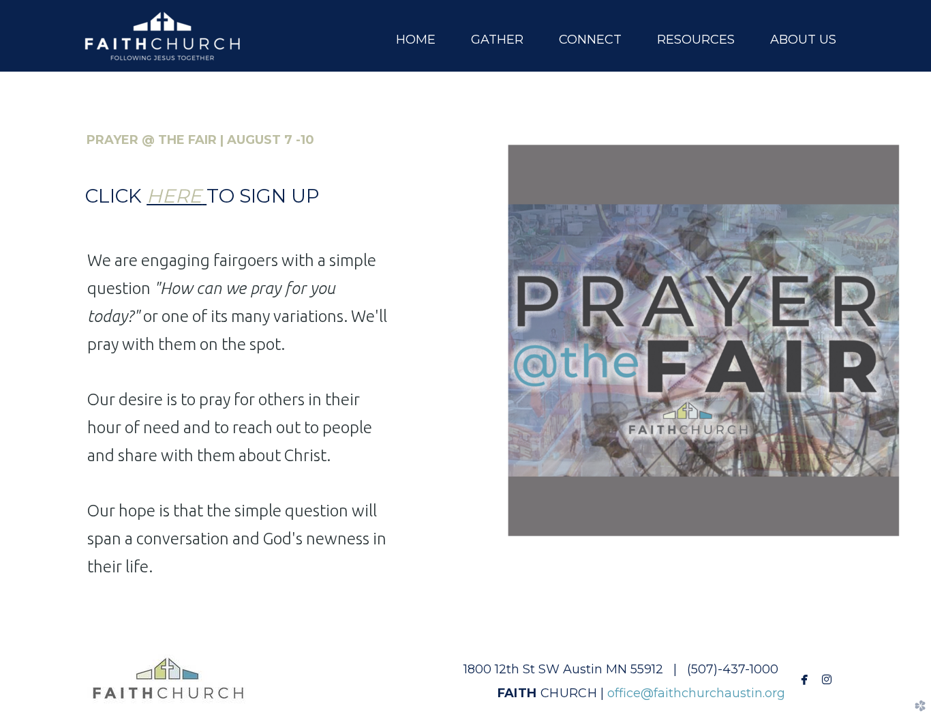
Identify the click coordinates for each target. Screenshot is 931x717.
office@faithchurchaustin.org (696, 693)
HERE (174, 195)
